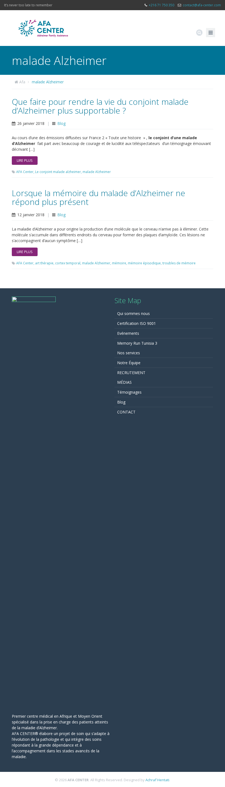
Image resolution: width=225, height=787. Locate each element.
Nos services (128, 352)
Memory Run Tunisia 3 (137, 343)
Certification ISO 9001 (136, 323)
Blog (61, 123)
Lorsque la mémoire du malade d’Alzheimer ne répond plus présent (98, 197)
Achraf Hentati (157, 779)
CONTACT (126, 412)
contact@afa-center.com (202, 5)
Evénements (128, 333)
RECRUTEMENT (131, 372)
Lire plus (25, 160)
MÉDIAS (124, 382)
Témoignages (129, 392)
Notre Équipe (128, 362)
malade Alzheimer (48, 81)
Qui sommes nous (133, 313)
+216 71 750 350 (161, 5)
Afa (22, 81)
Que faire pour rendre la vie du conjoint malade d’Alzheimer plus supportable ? (100, 106)
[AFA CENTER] (43, 28)
